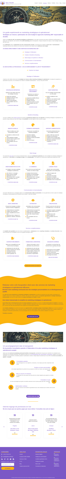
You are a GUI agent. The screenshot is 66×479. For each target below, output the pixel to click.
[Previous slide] (4, 427)
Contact (64, 3)
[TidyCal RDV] (13, 96)
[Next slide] (62, 427)
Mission (49, 3)
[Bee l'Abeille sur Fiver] (13, 459)
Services (45, 3)
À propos (40, 3)
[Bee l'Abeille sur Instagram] (7, 459)
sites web (11, 155)
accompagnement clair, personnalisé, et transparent (41, 354)
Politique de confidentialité (32, 477)
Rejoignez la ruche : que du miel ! (8, 461)
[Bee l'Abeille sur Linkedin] (2, 459)
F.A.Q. (57, 3)
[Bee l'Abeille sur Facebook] (5, 459)
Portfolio (53, 3)
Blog (60, 3)
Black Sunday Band (33, 428)
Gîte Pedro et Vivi (14, 428)
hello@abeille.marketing (51, 477)
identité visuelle (17, 117)
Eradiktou (51, 428)
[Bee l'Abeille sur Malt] (10, 459)
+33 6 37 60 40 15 (44, 477)
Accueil (36, 3)
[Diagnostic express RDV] (53, 247)
